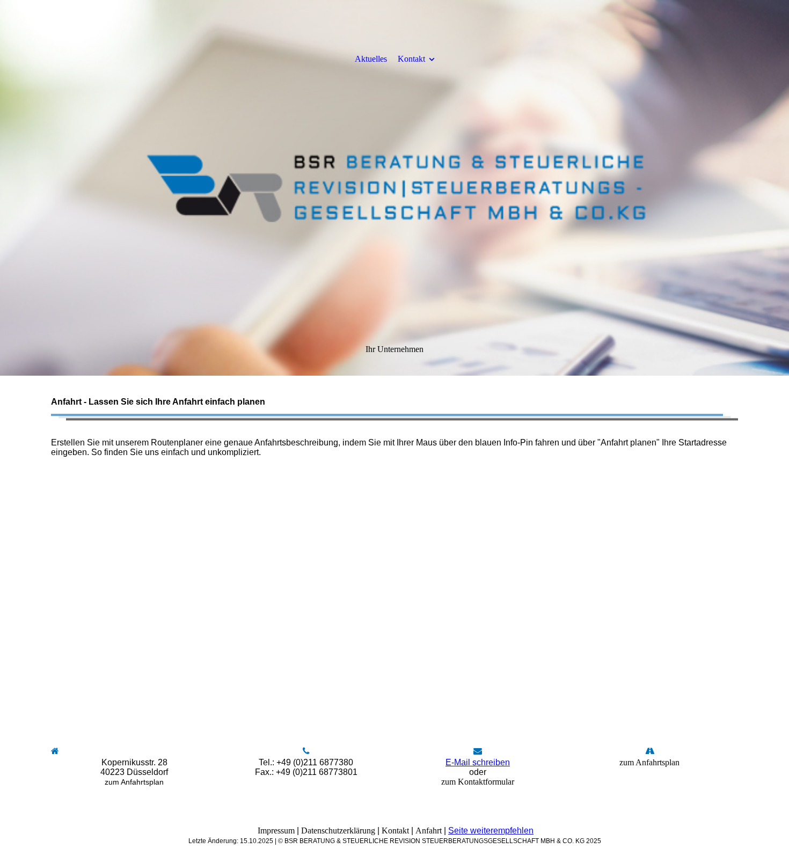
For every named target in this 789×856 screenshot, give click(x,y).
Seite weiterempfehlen (491, 830)
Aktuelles (371, 58)
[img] (394, 188)
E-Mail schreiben (477, 762)
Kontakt (411, 58)
